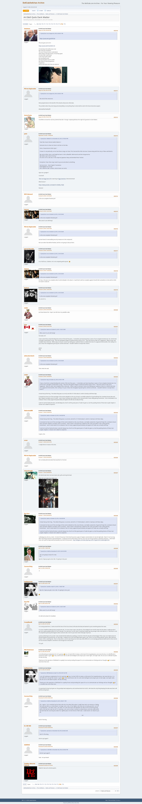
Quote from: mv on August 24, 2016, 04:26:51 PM (52, 33)
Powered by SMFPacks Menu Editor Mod (71, 802)
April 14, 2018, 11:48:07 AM (44, 548)
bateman (27, 28)
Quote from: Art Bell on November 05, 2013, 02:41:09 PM (53, 551)
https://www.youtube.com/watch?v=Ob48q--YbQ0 (51, 185)
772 (47, 24)
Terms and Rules (111, 800)
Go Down (25, 24)
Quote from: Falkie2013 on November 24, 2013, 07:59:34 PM (54, 138)
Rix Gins (27, 513)
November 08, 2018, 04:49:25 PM (46, 746)
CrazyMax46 (28, 622)
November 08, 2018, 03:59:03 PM (46, 727)
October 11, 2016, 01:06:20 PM (45, 412)
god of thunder (29, 249)
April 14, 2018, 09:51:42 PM (44, 651)
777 (59, 24)
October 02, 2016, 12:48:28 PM (45, 270)
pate (25, 134)
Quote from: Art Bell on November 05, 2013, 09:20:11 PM (53, 701)
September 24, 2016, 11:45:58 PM (46, 135)
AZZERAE (27, 745)
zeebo (26, 308)
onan (26, 440)
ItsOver (26, 288)
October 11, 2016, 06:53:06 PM (45, 515)
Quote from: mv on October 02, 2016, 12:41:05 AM (52, 214)
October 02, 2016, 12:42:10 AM (45, 211)
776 (57, 24)
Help (106, 800)
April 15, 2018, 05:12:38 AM (44, 669)
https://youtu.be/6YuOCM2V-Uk (47, 46)
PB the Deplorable (30, 89)
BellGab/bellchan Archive (33, 3)
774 (52, 24)
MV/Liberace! (28, 194)
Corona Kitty (28, 566)
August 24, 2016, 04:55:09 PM (45, 30)
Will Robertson (29, 650)
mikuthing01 (28, 471)
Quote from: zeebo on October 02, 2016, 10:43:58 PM (53, 415)
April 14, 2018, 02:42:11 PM (44, 583)
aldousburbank (29, 356)
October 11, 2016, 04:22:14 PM (45, 442)
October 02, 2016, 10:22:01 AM (45, 228)
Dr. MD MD (27, 726)
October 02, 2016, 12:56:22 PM (45, 289)
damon (26, 209)
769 (40, 24)
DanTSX (26, 602)
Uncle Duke (28, 115)
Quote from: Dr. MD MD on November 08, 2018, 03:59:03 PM (54, 749)
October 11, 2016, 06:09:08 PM (45, 472)
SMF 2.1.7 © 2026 (25, 800)
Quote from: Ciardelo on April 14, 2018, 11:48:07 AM (52, 586)
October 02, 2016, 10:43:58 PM (45, 376)
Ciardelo (27, 546)
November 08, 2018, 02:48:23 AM (46, 697)
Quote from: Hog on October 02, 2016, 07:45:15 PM (52, 379)
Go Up (24, 784)
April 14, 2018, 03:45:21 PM (44, 603)
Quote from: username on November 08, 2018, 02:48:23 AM (54, 730)
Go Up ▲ (118, 800)
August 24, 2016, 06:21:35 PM (45, 90)
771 (45, 24)
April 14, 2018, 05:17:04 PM (44, 623)
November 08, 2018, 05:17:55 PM (46, 765)
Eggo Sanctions (62, 179)
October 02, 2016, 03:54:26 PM (45, 309)
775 (54, 24)
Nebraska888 (28, 410)
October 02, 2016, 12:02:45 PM (45, 250)
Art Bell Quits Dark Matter (45, 28)
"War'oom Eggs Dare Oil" (45, 179)
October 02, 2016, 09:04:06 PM (45, 357)
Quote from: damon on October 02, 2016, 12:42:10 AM (53, 329)
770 (42, 24)
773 (49, 24)
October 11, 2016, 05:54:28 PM (45, 457)
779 (64, 24)
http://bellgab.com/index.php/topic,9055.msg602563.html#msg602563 (91, 540)
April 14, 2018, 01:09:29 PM (44, 568)
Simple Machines (32, 800)
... (35, 24)
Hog (25, 325)
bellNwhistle (28, 582)
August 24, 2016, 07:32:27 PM (45, 117)
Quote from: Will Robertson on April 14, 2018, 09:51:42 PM (54, 673)
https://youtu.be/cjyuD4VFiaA (47, 38)
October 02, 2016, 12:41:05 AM (45, 195)
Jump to (97, 790)
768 (38, 24)
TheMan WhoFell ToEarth (29, 764)
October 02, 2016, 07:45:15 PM (45, 326)
